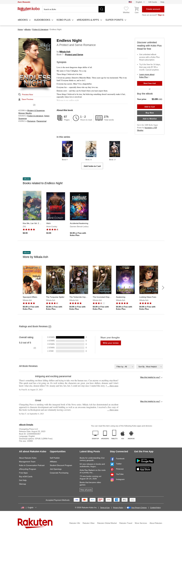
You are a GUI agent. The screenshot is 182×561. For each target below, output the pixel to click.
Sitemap (22, 484)
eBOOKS (23, 19)
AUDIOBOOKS (42, 19)
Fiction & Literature (35, 116)
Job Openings (56, 469)
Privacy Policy (118, 508)
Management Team (27, 462)
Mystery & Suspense (36, 110)
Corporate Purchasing (59, 473)
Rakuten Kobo (29, 9)
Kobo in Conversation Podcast (32, 465)
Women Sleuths (25, 113)
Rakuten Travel (125, 523)
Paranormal (41, 121)
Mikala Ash (64, 52)
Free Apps (23, 473)
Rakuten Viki (74, 523)
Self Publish (55, 458)
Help (162, 2)
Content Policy (155, 508)
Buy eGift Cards (25, 476)
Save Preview (27, 99)
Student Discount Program (61, 465)
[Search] (101, 9)
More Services (141, 523)
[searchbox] (73, 9)
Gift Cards (152, 2)
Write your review (111, 343)
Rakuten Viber (89, 523)
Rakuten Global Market (107, 523)
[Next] (163, 288)
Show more (112, 385)
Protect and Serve (74, 54)
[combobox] (124, 366)
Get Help (23, 480)
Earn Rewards (24, 2)
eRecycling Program (27, 469)
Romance (31, 121)
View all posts (86, 490)
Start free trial (149, 83)
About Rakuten (156, 523)
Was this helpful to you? (150, 377)
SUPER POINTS (114, 19)
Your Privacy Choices (139, 508)
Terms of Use (105, 508)
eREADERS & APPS (88, 19)
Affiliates (53, 462)
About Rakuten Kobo (28, 458)
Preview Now (27, 94)
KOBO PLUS (64, 19)
